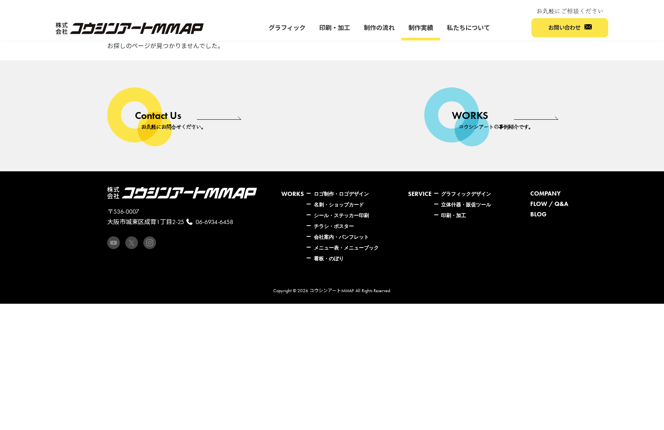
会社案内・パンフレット (341, 237)
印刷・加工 (453, 215)
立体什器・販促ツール (466, 204)
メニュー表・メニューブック (346, 247)
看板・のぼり (329, 258)
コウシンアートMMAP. (331, 290)
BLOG (538, 214)
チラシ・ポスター (334, 226)
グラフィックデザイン (466, 194)
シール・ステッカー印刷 (341, 215)
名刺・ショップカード (339, 204)
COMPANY (545, 193)
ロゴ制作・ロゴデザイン (341, 194)
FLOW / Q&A (549, 203)
